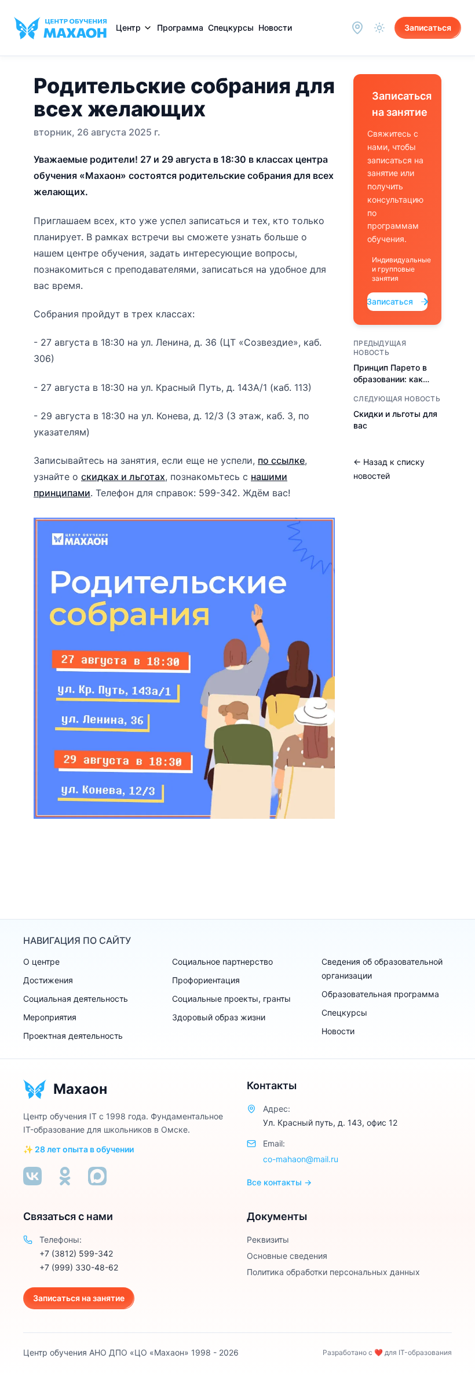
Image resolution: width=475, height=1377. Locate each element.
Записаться (427, 27)
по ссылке (281, 460)
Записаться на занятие (79, 1298)
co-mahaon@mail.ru (300, 1159)
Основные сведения (287, 1256)
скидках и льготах (123, 476)
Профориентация (206, 980)
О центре (41, 961)
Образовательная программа (380, 994)
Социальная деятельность (75, 999)
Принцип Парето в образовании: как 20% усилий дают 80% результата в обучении (390, 373)
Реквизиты (268, 1239)
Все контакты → (279, 1182)
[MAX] (97, 1176)
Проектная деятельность (73, 1036)
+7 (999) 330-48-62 (78, 1267)
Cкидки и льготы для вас (395, 419)
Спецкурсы (231, 27)
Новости (275, 27)
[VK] (32, 1176)
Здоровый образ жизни (218, 1017)
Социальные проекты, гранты (231, 999)
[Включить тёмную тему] (379, 27)
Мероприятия (49, 1017)
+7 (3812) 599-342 (76, 1253)
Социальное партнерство (222, 961)
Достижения (48, 980)
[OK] (65, 1176)
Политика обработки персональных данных (333, 1272)
